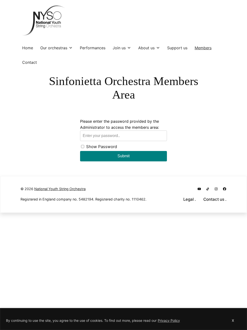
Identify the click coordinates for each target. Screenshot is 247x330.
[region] (123, 319)
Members (203, 47)
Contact (29, 62)
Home (27, 47)
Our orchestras (53, 47)
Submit (123, 156)
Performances (92, 47)
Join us (119, 47)
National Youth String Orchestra (60, 189)
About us (146, 47)
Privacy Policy (169, 320)
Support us (177, 47)
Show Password (101, 146)
